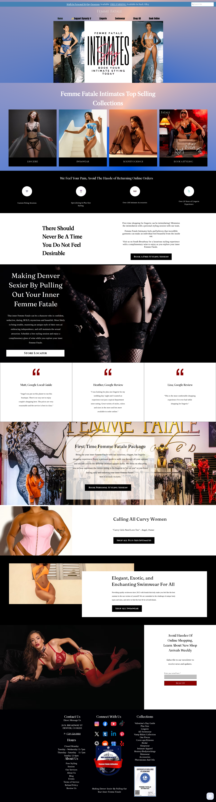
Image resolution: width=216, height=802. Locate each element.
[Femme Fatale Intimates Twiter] (97, 734)
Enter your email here (171, 673)
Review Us (71, 788)
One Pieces (145, 737)
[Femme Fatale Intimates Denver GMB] (113, 744)
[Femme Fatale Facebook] (105, 724)
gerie (146, 729)
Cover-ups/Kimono (145, 740)
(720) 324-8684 (73, 733)
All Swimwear (144, 731)
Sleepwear (145, 745)
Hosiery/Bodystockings (145, 751)
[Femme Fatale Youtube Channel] (113, 724)
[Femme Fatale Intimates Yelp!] (122, 744)
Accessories (144, 757)
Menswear (145, 754)
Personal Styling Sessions (87, 4)
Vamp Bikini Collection (145, 734)
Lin (142, 729)
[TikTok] (122, 724)
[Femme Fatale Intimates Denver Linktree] (97, 744)
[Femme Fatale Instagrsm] (97, 724)
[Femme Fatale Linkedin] (113, 734)
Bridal (145, 743)
